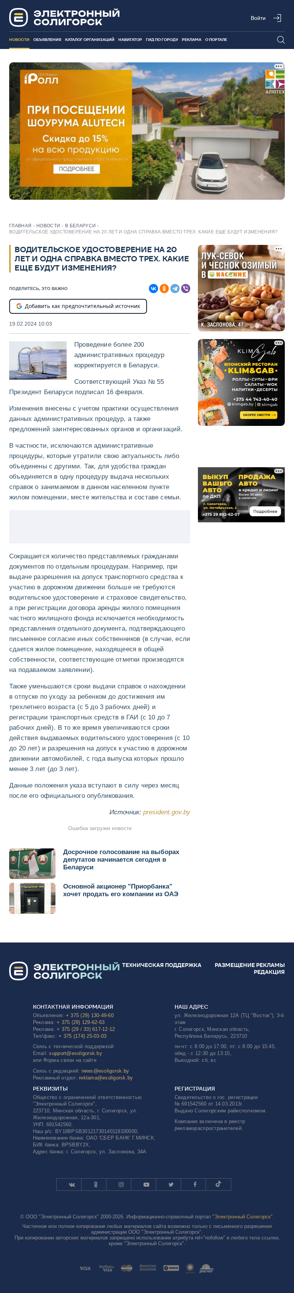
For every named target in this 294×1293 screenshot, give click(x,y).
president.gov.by (166, 812)
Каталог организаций (89, 39)
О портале (216, 39)
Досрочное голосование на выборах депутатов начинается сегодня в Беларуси (121, 859)
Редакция (269, 972)
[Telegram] (175, 288)
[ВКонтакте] (153, 288)
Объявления (47, 39)
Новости (19, 39)
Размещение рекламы (250, 965)
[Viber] (185, 288)
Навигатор (130, 39)
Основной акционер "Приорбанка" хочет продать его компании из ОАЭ (120, 890)
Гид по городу (162, 39)
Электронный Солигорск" (243, 1217)
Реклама (191, 39)
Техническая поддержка (161, 965)
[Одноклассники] (164, 288)
